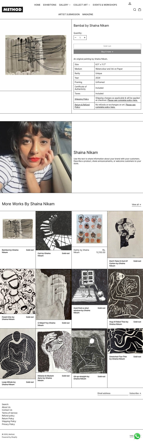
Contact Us (7, 410)
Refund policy (8, 415)
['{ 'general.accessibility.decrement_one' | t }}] (75, 37)
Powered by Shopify (9, 437)
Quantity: (78, 33)
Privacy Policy (8, 424)
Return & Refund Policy (82, 105)
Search (5, 404)
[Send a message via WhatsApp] (137, 436)
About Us (6, 407)
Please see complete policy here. (123, 100)
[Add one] (84, 37)
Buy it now (106, 51)
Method (11, 434)
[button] (134, 9)
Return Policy (8, 418)
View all (135, 204)
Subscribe (134, 393)
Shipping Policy (82, 99)
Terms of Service (9, 413)
